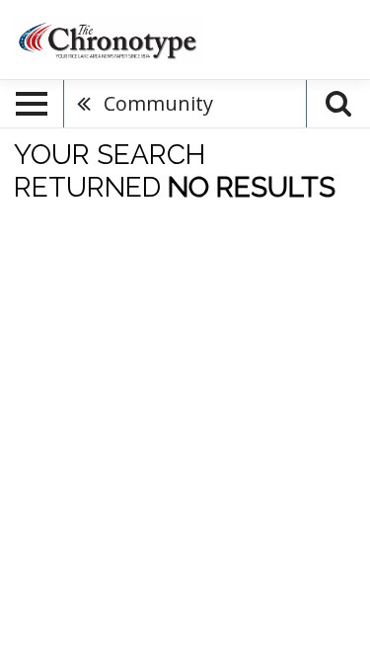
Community (158, 103)
